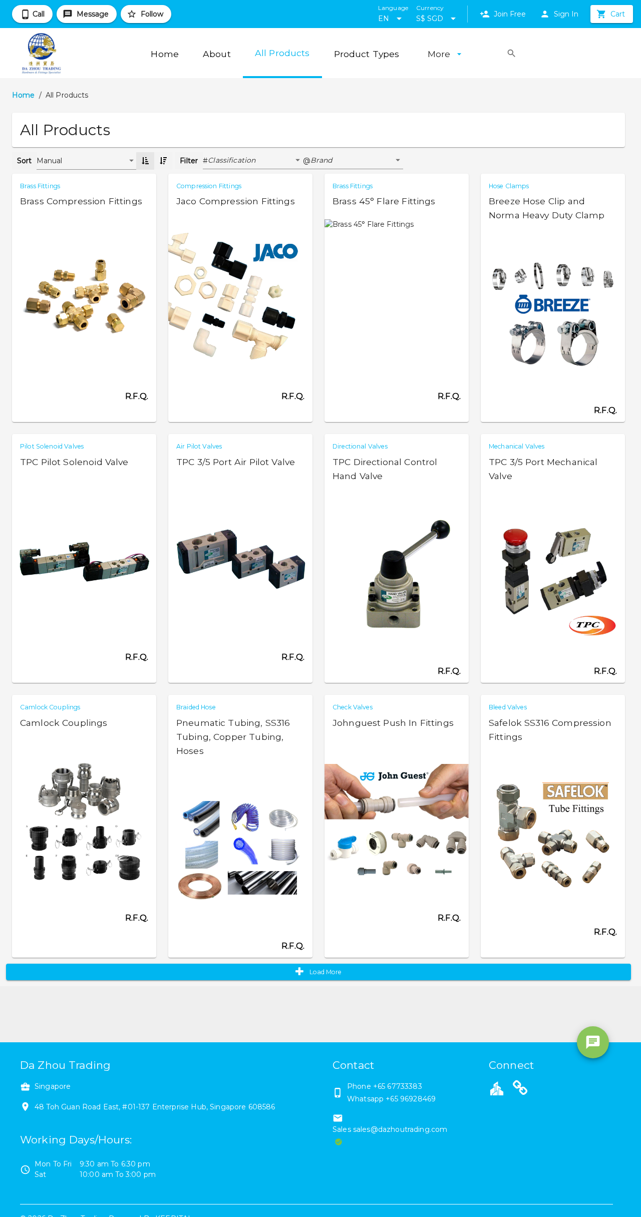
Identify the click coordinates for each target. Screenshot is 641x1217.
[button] (255, 160)
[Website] (520, 1089)
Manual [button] (50, 160)
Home (23, 95)
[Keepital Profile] (497, 1087)
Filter (189, 160)
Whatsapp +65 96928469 (391, 1098)
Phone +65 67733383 (384, 1086)
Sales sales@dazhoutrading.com (390, 1129)
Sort (24, 160)
